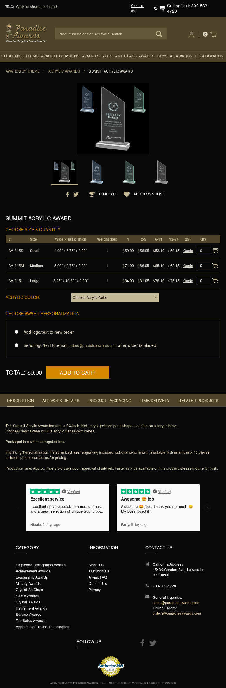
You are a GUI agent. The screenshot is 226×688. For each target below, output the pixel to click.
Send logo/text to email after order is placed (90, 345)
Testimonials (99, 570)
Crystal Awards (174, 56)
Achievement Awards (33, 570)
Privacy (95, 589)
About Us (96, 564)
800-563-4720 (164, 585)
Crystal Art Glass (29, 589)
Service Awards (28, 614)
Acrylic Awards (64, 70)
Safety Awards (27, 595)
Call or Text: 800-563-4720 (188, 8)
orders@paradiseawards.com (177, 612)
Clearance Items (20, 56)
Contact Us (98, 583)
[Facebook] (141, 642)
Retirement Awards (31, 607)
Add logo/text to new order (49, 332)
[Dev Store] (27, 32)
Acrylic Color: (23, 297)
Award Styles (97, 56)
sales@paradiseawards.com (176, 602)
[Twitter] (151, 643)
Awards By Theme (23, 70)
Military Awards (28, 583)
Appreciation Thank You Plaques (42, 626)
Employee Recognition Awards (41, 564)
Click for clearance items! (36, 6)
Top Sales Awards (30, 620)
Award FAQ (98, 577)
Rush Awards (209, 56)
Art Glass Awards (135, 56)
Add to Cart (78, 372)
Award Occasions (60, 56)
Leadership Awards (32, 577)
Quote (188, 250)
